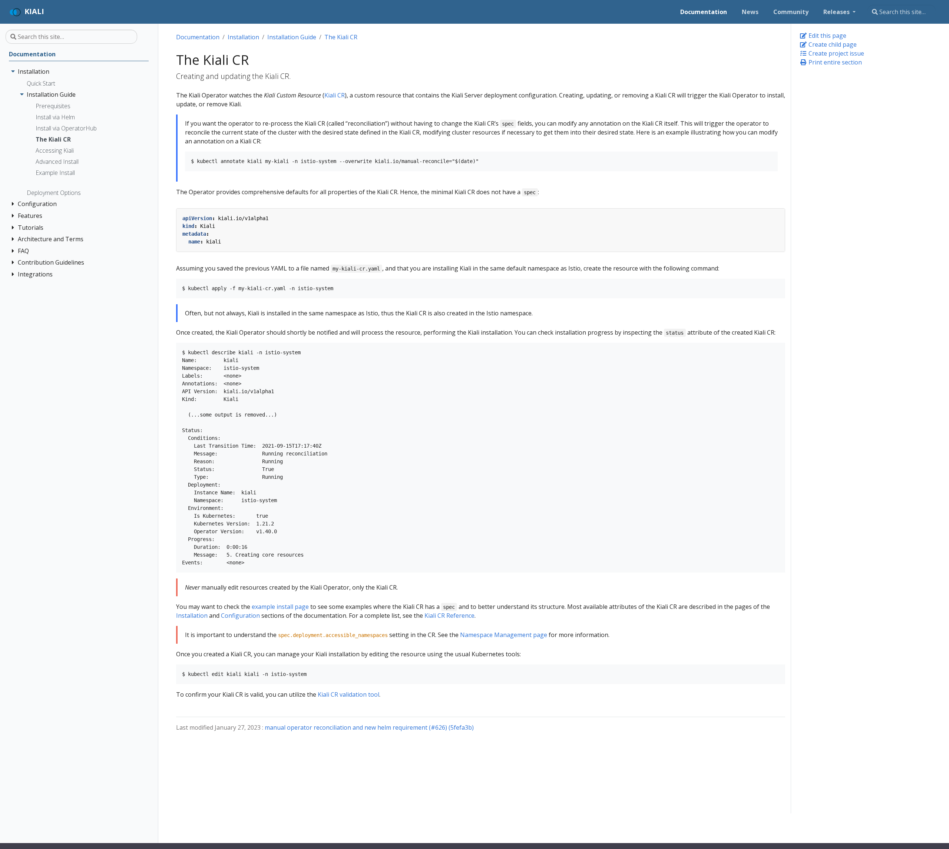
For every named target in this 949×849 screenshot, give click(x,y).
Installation (243, 37)
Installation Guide (291, 37)
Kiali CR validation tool (348, 694)
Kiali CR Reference (449, 615)
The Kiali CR (340, 37)
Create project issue (835, 53)
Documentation (197, 37)
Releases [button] (837, 12)
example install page (280, 607)
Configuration (240, 615)
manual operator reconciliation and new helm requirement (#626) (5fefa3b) (369, 727)
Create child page (832, 44)
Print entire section (834, 62)
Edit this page (826, 35)
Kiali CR (334, 95)
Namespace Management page (503, 635)
